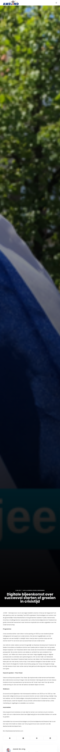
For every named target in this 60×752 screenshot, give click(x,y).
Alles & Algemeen (27, 590)
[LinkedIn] (50, 738)
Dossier (34, 590)
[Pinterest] (37, 738)
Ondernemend (41, 590)
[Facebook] (10, 738)
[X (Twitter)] (23, 738)
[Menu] (56, 2)
